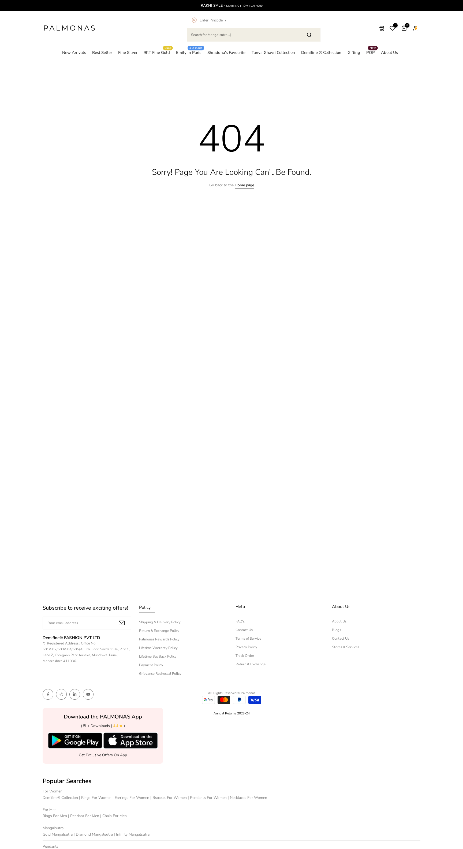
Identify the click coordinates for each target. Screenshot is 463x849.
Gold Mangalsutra (58, 834)
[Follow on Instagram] (61, 694)
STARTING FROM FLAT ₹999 (232, 5)
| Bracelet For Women (169, 797)
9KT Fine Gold (157, 52)
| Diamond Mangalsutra (94, 834)
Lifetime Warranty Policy (158, 648)
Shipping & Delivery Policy (160, 622)
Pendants (50, 846)
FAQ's (240, 621)
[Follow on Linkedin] (74, 694)
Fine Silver (127, 52)
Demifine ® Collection (321, 52)
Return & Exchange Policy (159, 630)
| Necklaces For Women (247, 797)
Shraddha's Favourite (226, 52)
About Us (389, 52)
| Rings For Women (96, 797)
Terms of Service (248, 638)
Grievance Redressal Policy (160, 673)
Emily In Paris (189, 52)
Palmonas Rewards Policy (159, 639)
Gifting (354, 52)
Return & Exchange (251, 664)
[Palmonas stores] (381, 28)
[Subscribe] (122, 623)
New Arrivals (74, 52)
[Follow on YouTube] (88, 694)
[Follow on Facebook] (48, 694)
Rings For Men (55, 815)
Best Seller (102, 52)
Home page (244, 185)
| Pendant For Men (84, 815)
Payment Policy (151, 665)
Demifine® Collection (61, 797)
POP (371, 52)
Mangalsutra (53, 828)
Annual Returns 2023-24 (232, 713)
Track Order (245, 655)
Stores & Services (345, 647)
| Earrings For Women (131, 797)
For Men (50, 809)
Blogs (336, 630)
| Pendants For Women (208, 797)
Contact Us (244, 630)
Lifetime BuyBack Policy (158, 656)
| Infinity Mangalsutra (132, 834)
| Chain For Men (113, 815)
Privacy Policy (246, 647)
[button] (254, 20)
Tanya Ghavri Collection (273, 52)
